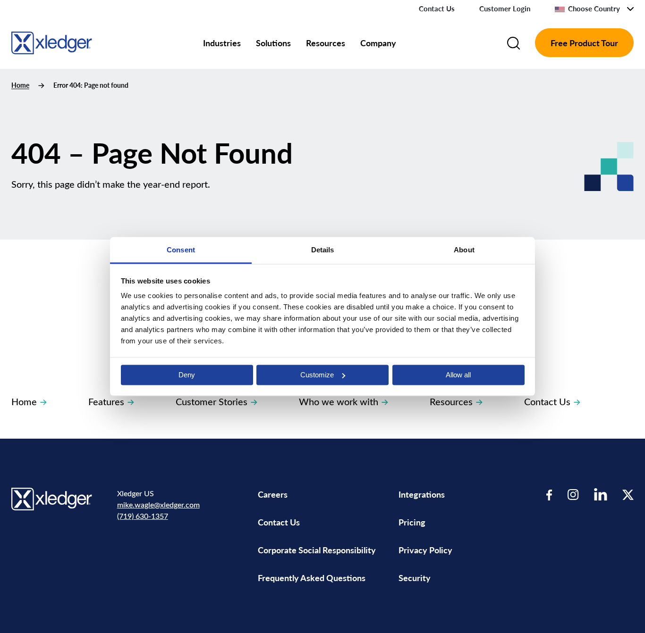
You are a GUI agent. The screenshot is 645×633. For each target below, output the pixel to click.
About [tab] (464, 250)
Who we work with (338, 401)
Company (378, 43)
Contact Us (437, 8)
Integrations (422, 494)
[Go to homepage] (51, 41)
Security (415, 577)
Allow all (458, 375)
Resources (325, 43)
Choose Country (594, 8)
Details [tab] (322, 250)
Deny (186, 375)
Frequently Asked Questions (311, 577)
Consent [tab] (181, 250)
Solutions (273, 43)
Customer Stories (211, 401)
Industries (222, 43)
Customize (317, 375)
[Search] (513, 43)
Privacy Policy (425, 550)
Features (106, 401)
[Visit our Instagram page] (573, 494)
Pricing (413, 522)
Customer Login (504, 8)
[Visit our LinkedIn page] (600, 494)
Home (20, 85)
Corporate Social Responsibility (317, 550)
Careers (273, 494)
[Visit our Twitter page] (628, 494)
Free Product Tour (584, 43)
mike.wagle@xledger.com (158, 504)
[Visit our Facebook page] (549, 494)
